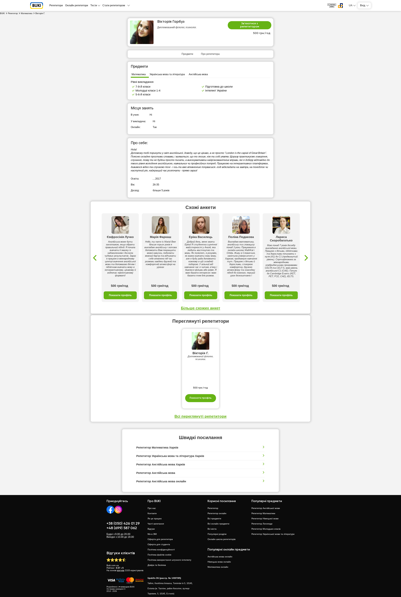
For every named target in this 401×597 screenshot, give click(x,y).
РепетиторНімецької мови (265, 518)
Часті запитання (156, 523)
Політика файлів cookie (159, 554)
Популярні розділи (217, 534)
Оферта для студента (159, 544)
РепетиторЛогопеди (261, 523)
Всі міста (212, 529)
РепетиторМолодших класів (265, 529)
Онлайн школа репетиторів (221, 539)
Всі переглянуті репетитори (200, 416)
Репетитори (56, 5)
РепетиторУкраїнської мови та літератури (272, 534)
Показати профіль (120, 295)
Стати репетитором (113, 5)
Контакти (152, 513)
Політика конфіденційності (161, 549)
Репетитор (213, 508)
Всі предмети (214, 518)
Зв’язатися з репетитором (249, 25)
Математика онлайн (218, 567)
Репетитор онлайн (217, 513)
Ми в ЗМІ (152, 534)
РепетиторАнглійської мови (265, 508)
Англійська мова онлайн (220, 556)
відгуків (120, 570)
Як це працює (155, 518)
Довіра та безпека (157, 565)
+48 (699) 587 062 (122, 528)
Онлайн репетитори (76, 5)
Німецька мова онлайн (219, 562)
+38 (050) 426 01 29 (123, 523)
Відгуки (151, 529)
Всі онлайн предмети (218, 523)
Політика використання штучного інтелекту (169, 560)
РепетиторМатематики (263, 513)
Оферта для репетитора (160, 539)
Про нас (152, 508)
